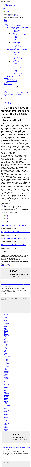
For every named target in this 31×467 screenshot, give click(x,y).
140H (15, 64)
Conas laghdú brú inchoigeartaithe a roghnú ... (14, 225)
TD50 (15, 37)
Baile (5, 20)
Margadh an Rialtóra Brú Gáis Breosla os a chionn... (15, 232)
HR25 (15, 39)
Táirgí (5, 24)
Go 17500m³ (14, 33)
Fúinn (5, 4)
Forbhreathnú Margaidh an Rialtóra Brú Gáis (14, 238)
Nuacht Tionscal (11, 79)
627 (15, 40)
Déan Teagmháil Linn (9, 5)
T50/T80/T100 (18, 57)
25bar (12, 69)
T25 (15, 60)
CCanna (6, 82)
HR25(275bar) (18, 73)
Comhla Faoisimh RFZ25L (14, 26)
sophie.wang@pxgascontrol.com (12, 15)
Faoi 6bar (13, 51)
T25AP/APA (17, 67)
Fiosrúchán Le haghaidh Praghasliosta (11, 259)
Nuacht (6, 78)
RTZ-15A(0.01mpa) (19, 58)
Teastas (9, 23)
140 (15, 55)
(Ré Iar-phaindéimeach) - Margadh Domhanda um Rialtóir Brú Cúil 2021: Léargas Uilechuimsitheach (17, 94)
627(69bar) (17, 75)
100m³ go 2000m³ (15, 42)
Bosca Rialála (10, 76)
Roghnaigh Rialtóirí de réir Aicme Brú (17, 49)
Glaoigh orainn (8, 84)
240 (15, 54)
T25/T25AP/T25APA (19, 46)
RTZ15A (16, 32)
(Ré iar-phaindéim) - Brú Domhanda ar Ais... (13, 245)
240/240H (16, 43)
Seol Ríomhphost (5, 265)
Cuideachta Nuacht (12, 81)
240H (15, 63)
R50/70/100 (17, 30)
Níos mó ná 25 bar (15, 72)
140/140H (16, 45)
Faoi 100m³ (14, 29)
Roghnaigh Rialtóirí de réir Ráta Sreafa (17, 27)
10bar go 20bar (15, 61)
